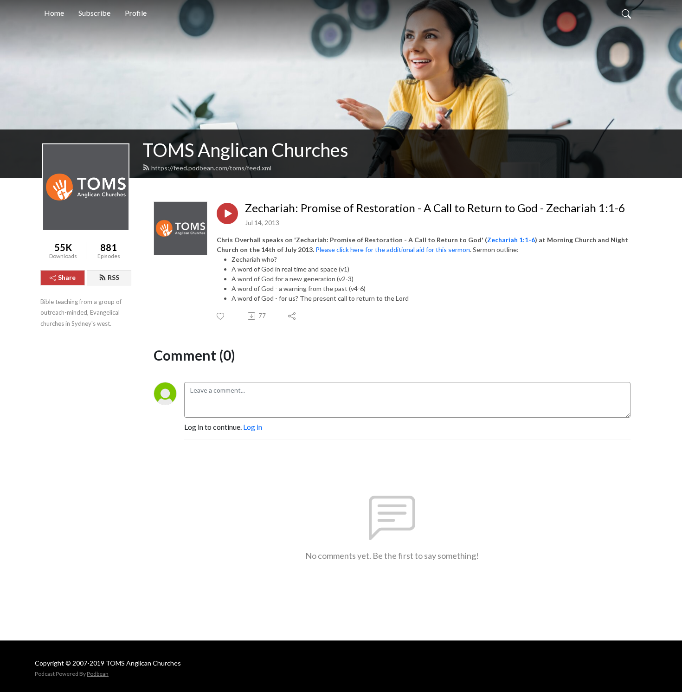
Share (67, 277)
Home (54, 12)
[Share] (292, 316)
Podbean (98, 673)
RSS (113, 277)
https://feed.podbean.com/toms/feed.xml (211, 168)
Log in (252, 426)
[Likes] (221, 316)
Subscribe (94, 12)
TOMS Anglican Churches (245, 150)
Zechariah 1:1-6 (511, 240)
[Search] (626, 13)
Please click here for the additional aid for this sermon (392, 249)
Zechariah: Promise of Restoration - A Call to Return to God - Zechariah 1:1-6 (435, 207)
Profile (136, 12)
